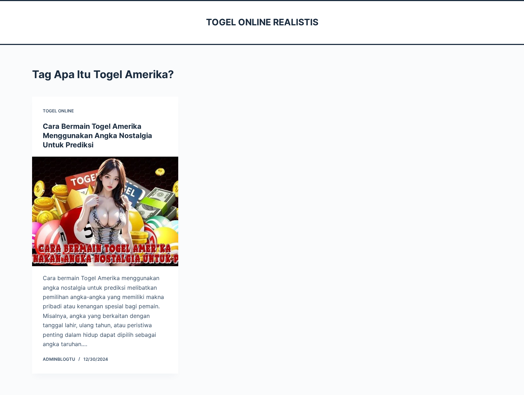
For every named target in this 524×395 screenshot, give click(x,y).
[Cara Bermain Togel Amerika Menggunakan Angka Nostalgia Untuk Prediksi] (105, 212)
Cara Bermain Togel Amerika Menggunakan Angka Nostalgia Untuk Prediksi (97, 135)
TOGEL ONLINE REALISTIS (262, 22)
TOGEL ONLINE (58, 110)
